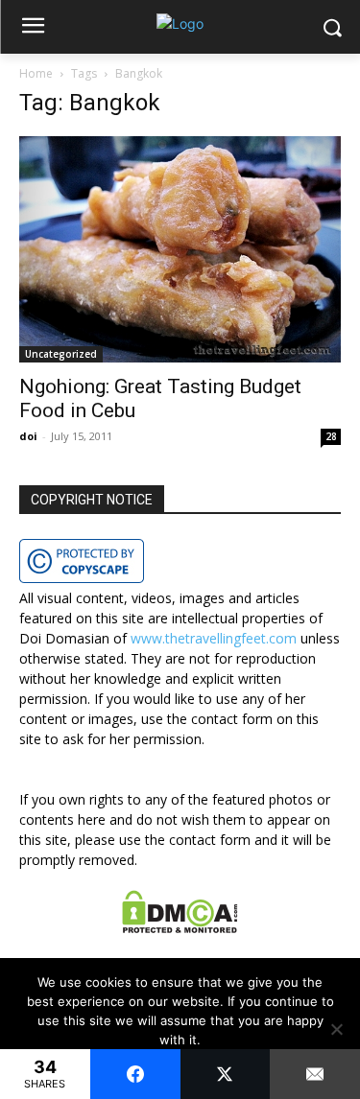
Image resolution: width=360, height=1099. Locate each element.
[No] (336, 1029)
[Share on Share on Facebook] (135, 1074)
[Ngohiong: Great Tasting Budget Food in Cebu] (180, 249)
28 (331, 436)
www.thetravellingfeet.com (214, 638)
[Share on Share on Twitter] (225, 1074)
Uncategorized (61, 354)
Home (36, 73)
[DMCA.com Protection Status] (180, 928)
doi (28, 436)
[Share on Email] (315, 1074)
